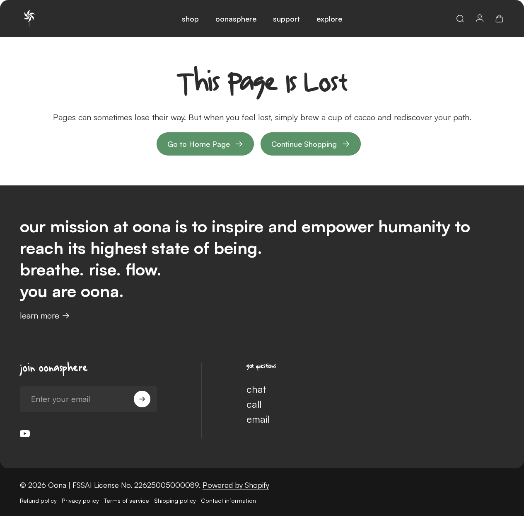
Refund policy (38, 500)
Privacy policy (80, 500)
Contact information (228, 500)
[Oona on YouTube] (25, 433)
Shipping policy (175, 500)
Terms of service (126, 500)
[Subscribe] (142, 399)
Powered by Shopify (236, 484)
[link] (311, 144)
